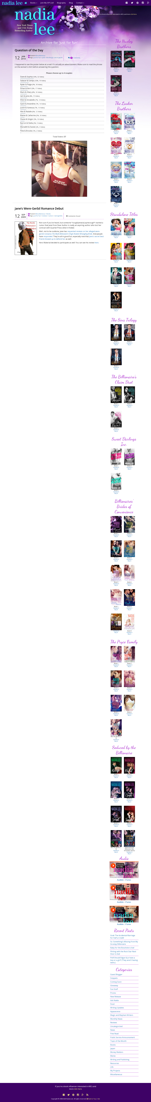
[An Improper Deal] (116, 548)
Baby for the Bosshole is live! (122, 948)
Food (112, 1004)
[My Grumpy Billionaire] (129, 121)
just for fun (37, 58)
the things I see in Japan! (54, 58)
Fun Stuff (114, 989)
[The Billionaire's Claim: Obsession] (116, 394)
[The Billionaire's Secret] (116, 814)
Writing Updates (117, 1007)
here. (97, 242)
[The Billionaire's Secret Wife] (116, 678)
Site (98, 1099)
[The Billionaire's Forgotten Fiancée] (129, 678)
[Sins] (116, 332)
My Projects (115, 1070)
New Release (115, 996)
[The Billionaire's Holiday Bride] (129, 703)
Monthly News (116, 1019)
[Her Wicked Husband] (129, 59)
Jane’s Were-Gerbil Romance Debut (39, 208)
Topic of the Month (118, 1041)
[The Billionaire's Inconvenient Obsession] (129, 654)
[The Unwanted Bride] (116, 194)
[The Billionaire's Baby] (116, 789)
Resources (114, 1063)
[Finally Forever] (116, 170)
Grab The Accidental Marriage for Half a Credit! (122, 936)
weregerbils (58, 216)
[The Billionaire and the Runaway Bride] (129, 275)
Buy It (116, 71)
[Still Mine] (129, 170)
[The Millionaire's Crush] (129, 789)
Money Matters (116, 1052)
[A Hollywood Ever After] (129, 622)
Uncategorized (116, 1026)
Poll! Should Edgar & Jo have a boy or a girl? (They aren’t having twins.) (124, 960)
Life (111, 1067)
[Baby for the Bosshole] (116, 121)
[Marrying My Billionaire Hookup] (129, 251)
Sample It (116, 69)
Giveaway (114, 985)
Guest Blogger (116, 974)
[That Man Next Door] (116, 457)
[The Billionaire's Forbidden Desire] (116, 703)
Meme (113, 1056)
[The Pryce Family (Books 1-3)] (116, 727)
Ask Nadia (114, 1000)
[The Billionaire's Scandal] (129, 814)
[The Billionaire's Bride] (116, 622)
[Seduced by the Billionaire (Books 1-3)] (116, 838)
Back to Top (92, 1099)
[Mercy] (116, 357)
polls (43, 58)
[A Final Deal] (129, 597)
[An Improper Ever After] (116, 573)
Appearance (115, 1011)
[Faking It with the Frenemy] (116, 251)
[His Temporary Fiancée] (116, 83)
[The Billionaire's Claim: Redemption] (129, 394)
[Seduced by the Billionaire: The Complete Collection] (129, 838)
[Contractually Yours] (129, 145)
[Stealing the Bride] (116, 227)
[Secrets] (129, 332)
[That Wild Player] (116, 481)
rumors (50, 216)
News (112, 1030)
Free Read (114, 1033)
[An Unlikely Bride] (116, 597)
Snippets (114, 978)
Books (49, 214)
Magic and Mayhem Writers (121, 1015)
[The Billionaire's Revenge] (116, 765)
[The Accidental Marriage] (116, 59)
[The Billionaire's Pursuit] (129, 765)
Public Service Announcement (122, 1037)
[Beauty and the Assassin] (116, 300)
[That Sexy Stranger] (129, 457)
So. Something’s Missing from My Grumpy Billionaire (124, 942)
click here (134, 14)
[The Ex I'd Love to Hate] (116, 145)
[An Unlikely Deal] (129, 573)
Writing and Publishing (119, 1059)
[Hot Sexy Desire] (116, 419)
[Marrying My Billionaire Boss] (129, 227)
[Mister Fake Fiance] (116, 275)
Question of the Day (29, 50)
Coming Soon (115, 982)
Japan (112, 1048)
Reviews (113, 1022)
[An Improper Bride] (129, 548)
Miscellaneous (40, 56)
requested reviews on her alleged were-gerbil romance (69, 232)
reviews (44, 216)
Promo (113, 993)
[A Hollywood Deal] (116, 524)
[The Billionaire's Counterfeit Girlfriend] (116, 654)
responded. (48, 236)
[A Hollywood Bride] (129, 524)
